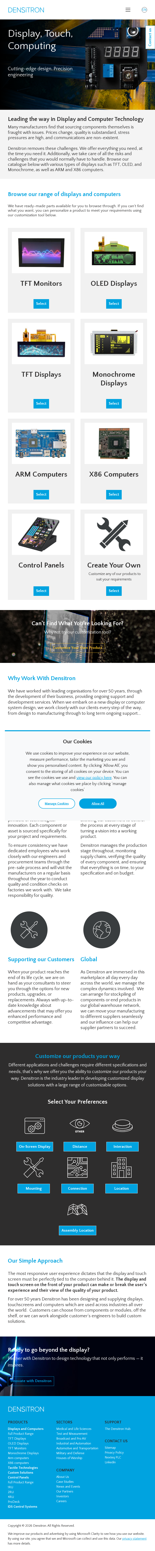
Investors (62, 1496)
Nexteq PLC (113, 1457)
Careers (61, 1501)
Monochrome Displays (23, 1453)
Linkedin (110, 1462)
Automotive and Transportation (77, 1448)
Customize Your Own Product (77, 648)
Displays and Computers (25, 1429)
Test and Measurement (71, 1434)
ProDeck (14, 1502)
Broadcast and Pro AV (71, 1438)
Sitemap (110, 1448)
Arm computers (18, 1458)
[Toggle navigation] (128, 10)
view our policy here (94, 778)
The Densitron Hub (118, 1429)
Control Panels (18, 1477)
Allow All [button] (98, 803)
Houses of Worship (69, 1458)
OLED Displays (18, 1443)
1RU (10, 1487)
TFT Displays (17, 1438)
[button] (34, 1133)
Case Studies (65, 1482)
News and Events (68, 1486)
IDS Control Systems (22, 1506)
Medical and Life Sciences (73, 1429)
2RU (11, 1492)
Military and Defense (70, 1453)
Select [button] (41, 304)
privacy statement (134, 1538)
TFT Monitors (17, 1448)
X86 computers (18, 1463)
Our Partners (64, 1491)
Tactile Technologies (23, 1468)
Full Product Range (21, 1434)
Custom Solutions (20, 1472)
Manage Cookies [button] (57, 803)
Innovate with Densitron (30, 1381)
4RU (11, 1497)
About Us (62, 1477)
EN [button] (144, 10)
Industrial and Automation (73, 1443)
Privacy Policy (114, 1452)
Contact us (150, 37)
